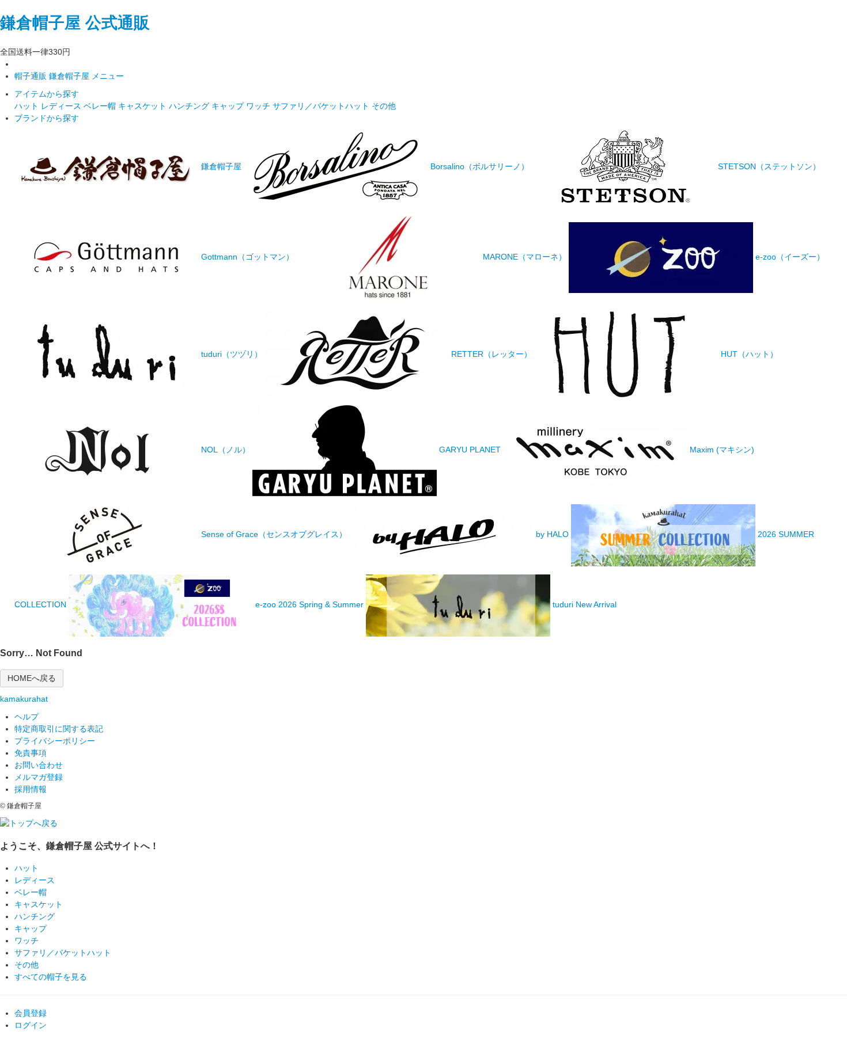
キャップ (228, 106)
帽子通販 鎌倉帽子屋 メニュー (69, 76)
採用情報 (30, 789)
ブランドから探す (46, 118)
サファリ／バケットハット (322, 106)
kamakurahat (24, 698)
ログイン (30, 1025)
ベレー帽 (101, 106)
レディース (62, 106)
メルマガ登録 (38, 777)
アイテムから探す (46, 93)
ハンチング (190, 106)
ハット (27, 106)
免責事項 (30, 752)
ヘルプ (26, 716)
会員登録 (30, 1013)
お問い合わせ (38, 765)
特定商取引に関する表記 (58, 728)
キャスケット (143, 106)
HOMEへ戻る (31, 678)
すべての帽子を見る (50, 976)
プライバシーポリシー (54, 740)
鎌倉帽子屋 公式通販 (75, 23)
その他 (384, 106)
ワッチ (259, 106)
